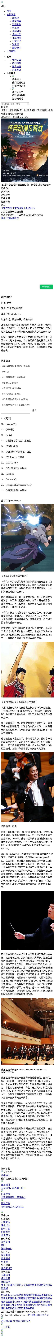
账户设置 (16, 66)
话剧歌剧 (16, 24)
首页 (9, 11)
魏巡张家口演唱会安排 (23, 1308)
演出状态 (5, 1225)
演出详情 (5, 218)
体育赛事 (16, 21)
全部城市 (27, 1285)
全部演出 (11, 14)
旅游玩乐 (16, 48)
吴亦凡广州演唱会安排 (25, 1305)
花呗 (3, 1245)
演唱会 (15, 18)
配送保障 (5, 1282)
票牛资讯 (36, 1285)
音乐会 (15, 28)
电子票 (4, 1262)
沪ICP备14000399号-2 (38, 1315)
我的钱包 (16, 63)
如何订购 (5, 1229)
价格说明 (5, 1232)
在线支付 (5, 1242)
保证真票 (5, 1278)
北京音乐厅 (6, 208)
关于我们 (5, 1285)
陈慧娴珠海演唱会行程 (41, 1295)
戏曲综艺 (16, 34)
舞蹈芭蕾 (16, 38)
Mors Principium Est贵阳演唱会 (15, 1295)
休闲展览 (16, 31)
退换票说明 (6, 1268)
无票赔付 (5, 1275)
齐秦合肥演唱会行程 (11, 1298)
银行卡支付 (6, 1248)
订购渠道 (5, 1222)
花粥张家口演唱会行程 (32, 1298)
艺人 (21, 1285)
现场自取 (5, 1255)
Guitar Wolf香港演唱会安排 (27, 1302)
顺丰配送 (5, 1258)
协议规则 (45, 1285)
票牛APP (5, 1175)
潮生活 (15, 44)
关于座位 (5, 1235)
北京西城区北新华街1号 (23, 208)
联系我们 (14, 1285)
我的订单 (16, 60)
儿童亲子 (16, 41)
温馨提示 (14, 218)
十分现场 (11, 51)
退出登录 (16, 70)
